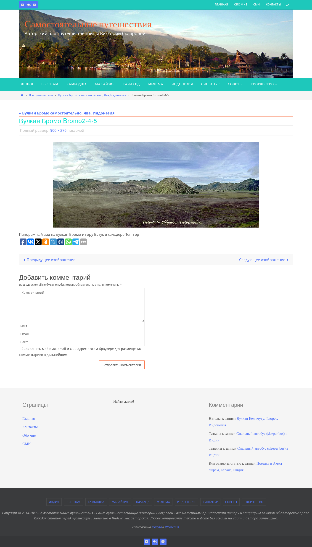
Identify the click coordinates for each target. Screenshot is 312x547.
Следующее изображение (262, 259)
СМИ (256, 4)
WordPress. (172, 527)
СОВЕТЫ (231, 502)
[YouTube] (34, 4)
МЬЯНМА (163, 502)
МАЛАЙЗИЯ (120, 502)
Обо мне (240, 4)
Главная (221, 4)
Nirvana (156, 527)
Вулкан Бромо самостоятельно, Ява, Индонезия (92, 95)
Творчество (253, 502)
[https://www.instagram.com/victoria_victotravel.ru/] (22, 4)
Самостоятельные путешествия (88, 24)
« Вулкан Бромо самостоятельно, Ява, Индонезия (66, 113)
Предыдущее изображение (51, 259)
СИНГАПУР (210, 502)
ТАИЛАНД (143, 502)
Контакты (273, 4)
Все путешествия (41, 95)
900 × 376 (58, 130)
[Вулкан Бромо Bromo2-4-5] (156, 185)
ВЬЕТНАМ (73, 502)
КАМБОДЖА (96, 502)
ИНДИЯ (54, 502)
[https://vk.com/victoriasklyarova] (28, 4)
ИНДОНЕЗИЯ (186, 502)
